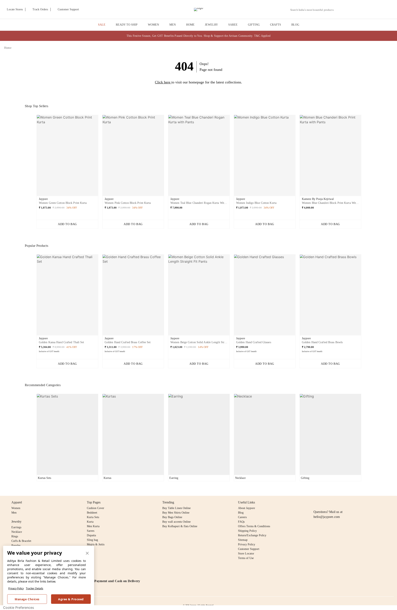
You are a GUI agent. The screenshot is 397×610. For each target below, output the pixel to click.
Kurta (90, 521)
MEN (172, 24)
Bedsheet (92, 512)
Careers (242, 517)
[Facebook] (324, 502)
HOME (190, 24)
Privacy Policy (16, 588)
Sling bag (92, 539)
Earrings (16, 527)
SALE (101, 24)
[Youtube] (339, 502)
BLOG (295, 24)
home (7, 47)
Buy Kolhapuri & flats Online (179, 526)
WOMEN (153, 24)
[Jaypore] (198, 9)
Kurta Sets (93, 517)
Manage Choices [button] (27, 599)
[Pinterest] (347, 502)
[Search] (339, 10)
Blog (241, 512)
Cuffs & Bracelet (21, 540)
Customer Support (248, 549)
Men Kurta (93, 526)
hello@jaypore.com (326, 517)
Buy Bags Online (172, 517)
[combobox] (313, 10)
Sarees (90, 530)
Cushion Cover (95, 508)
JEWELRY (211, 24)
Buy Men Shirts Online (175, 512)
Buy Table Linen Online (176, 508)
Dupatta (91, 535)
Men (14, 512)
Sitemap (243, 539)
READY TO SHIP (127, 24)
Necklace (16, 531)
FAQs (241, 521)
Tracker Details (34, 588)
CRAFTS (275, 24)
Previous (33, 157)
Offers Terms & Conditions (254, 526)
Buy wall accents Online (176, 521)
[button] (349, 9)
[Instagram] (315, 502)
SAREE (233, 24)
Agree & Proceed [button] (71, 599)
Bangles (15, 545)
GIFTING (254, 24)
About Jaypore (246, 508)
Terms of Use (246, 558)
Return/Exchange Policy (252, 535)
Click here (162, 82)
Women (15, 508)
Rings (14, 536)
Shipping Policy (247, 530)
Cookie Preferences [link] (18, 607)
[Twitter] (332, 502)
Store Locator (246, 553)
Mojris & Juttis (95, 544)
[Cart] (369, 9)
